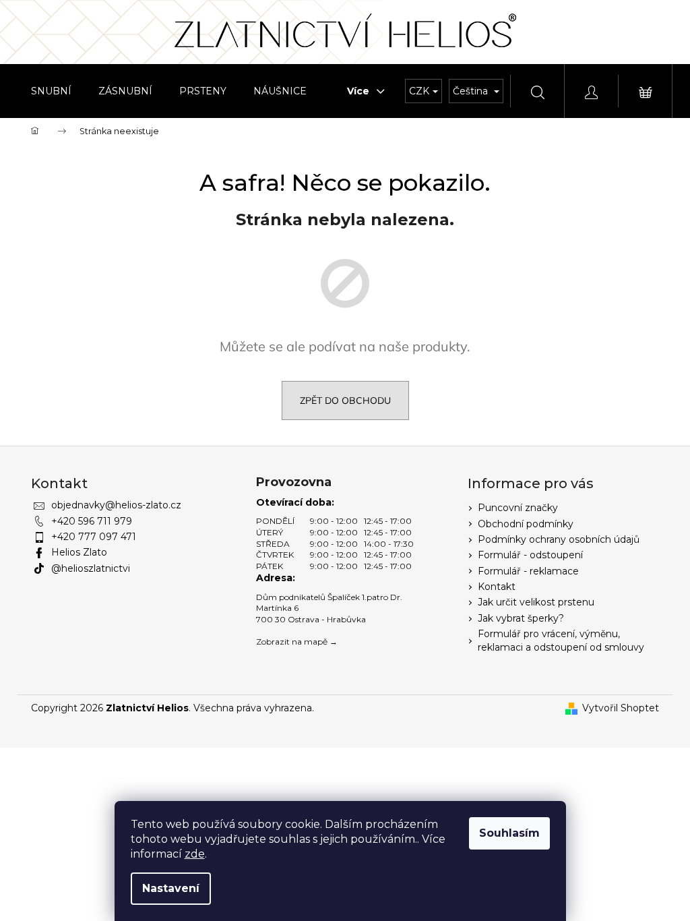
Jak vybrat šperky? (521, 618)
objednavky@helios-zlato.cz (116, 505)
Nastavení (170, 888)
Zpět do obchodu (345, 400)
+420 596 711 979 (91, 521)
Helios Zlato (79, 552)
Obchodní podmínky (525, 524)
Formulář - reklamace (528, 571)
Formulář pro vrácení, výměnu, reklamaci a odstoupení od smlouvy (561, 640)
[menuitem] (51, 91)
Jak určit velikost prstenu (536, 602)
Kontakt (496, 587)
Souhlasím (509, 833)
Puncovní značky (518, 508)
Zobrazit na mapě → (297, 641)
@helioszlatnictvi (90, 568)
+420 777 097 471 (93, 537)
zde (195, 854)
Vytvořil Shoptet (620, 708)
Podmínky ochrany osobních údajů (558, 539)
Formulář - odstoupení (530, 555)
